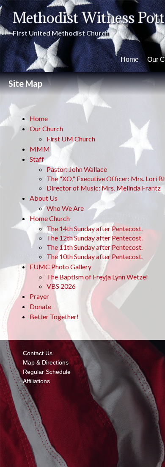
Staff (37, 159)
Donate (40, 306)
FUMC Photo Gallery (60, 267)
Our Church (46, 128)
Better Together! (54, 316)
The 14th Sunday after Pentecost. (95, 228)
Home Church (50, 218)
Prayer (39, 296)
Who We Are (65, 208)
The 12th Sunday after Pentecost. (95, 238)
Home (130, 59)
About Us (44, 198)
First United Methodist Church (61, 33)
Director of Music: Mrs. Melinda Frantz (104, 188)
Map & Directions (44, 362)
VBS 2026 (61, 286)
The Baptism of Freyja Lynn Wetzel (97, 277)
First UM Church (71, 139)
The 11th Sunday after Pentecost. (95, 247)
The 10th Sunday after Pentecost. (95, 256)
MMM (40, 149)
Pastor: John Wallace (77, 169)
